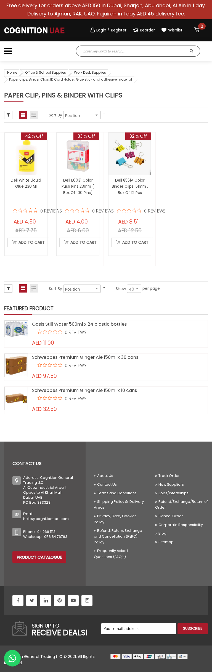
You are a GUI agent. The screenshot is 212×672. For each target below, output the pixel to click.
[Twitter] (31, 600)
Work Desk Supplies (90, 72)
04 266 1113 (46, 531)
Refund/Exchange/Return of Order (181, 504)
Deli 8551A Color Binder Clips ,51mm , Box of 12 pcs (130, 186)
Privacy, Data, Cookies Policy (115, 519)
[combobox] (124, 51)
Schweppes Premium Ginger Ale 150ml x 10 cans (84, 390)
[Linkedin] (45, 600)
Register (118, 30)
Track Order (169, 475)
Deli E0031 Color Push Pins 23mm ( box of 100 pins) (78, 186)
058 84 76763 (55, 536)
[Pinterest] (59, 600)
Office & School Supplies (45, 72)
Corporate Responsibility (180, 524)
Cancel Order (170, 516)
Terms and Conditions (117, 493)
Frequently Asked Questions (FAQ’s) (111, 553)
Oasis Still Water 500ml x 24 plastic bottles (79, 324)
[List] (34, 115)
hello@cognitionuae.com (46, 518)
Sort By (55, 115)
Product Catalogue (39, 557)
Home (12, 72)
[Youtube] (73, 600)
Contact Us (107, 484)
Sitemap (166, 542)
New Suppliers (171, 484)
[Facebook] (17, 600)
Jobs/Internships (173, 493)
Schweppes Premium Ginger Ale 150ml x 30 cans (85, 357)
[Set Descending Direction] (104, 115)
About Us (105, 475)
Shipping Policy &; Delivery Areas (119, 504)
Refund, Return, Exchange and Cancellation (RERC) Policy (118, 536)
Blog (162, 533)
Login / (103, 30)
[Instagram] (86, 600)
